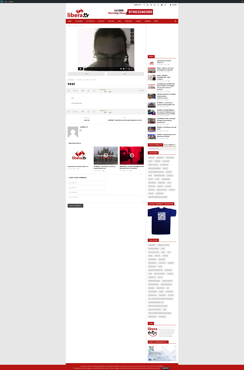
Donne (165, 255)
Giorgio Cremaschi (155, 270)
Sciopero (169, 291)
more (141, 90)
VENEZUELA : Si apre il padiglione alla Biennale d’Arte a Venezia (132, 167)
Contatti (137, 5)
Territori (128, 21)
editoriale (152, 263)
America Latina (163, 245)
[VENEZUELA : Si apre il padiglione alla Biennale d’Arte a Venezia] (132, 156)
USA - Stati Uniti (155, 309)
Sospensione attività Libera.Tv (78, 166)
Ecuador (162, 259)
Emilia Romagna (154, 168)
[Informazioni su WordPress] (1, 1)
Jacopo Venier (160, 273)
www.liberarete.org (166, 328)
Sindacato (152, 295)
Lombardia (166, 179)
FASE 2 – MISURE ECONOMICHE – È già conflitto (163, 77)
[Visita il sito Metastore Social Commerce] (141, 12)
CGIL (162, 248)
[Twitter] (151, 5)
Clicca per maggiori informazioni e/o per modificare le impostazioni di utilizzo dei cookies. (134, 368)
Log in (5, 1)
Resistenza (153, 291)
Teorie (151, 193)
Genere (168, 172)
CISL (169, 252)
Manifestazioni (154, 281)
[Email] (162, 5)
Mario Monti (167, 281)
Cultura (111, 21)
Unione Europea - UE (156, 302)
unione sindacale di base (158, 306)
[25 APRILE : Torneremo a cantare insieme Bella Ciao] (106, 156)
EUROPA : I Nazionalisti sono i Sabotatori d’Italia (166, 135)
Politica (152, 186)
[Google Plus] (158, 5)
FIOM (160, 266)
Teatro (172, 189)
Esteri (165, 168)
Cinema (157, 161)
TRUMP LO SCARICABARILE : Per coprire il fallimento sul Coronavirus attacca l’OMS (166, 112)
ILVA (150, 273)
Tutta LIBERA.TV (169, 145)
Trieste (170, 295)
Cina (163, 252)
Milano (151, 288)
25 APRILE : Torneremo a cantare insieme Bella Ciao (104, 167)
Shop (156, 21)
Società (101, 21)
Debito (157, 255)
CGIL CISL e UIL (154, 252)
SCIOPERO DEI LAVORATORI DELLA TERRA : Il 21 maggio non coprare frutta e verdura (166, 86)
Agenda (147, 21)
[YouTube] (147, 5)
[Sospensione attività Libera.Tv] (80, 156)
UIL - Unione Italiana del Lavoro (161, 298)
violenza (162, 316)
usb (164, 309)
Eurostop (152, 266)
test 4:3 (86, 119)
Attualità (90, 21)
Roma (161, 291)
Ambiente (160, 157)
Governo (168, 270)
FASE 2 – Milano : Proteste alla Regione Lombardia (165, 69)
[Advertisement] (162, 39)
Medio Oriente (166, 284)
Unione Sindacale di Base (158, 197)
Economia (164, 164)
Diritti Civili (153, 164)
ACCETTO (166, 368)
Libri (157, 179)
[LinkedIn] (155, 5)
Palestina (160, 288)
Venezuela (152, 316)
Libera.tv (90, 80)
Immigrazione (159, 175)
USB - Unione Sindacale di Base (160, 313)
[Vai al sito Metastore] (162, 221)
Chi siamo (79, 21)
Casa (150, 161)
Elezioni (162, 263)
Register (11, 1)
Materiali (152, 182)
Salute (160, 186)
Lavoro (170, 175)
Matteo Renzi (153, 284)
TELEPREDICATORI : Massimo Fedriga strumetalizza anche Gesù (166, 120)
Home (70, 21)
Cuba (150, 255)
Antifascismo (154, 248)
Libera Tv (152, 277)
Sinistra (162, 295)
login (174, 5)
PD (168, 288)
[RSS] (165, 5)
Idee (119, 21)
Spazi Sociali (162, 189)
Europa (170, 263)
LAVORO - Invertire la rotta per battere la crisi (125, 119)
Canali (138, 21)
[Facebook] (144, 5)
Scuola (168, 186)
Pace (169, 182)
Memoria (162, 182)
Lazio (151, 179)
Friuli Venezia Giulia (156, 172)
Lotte (160, 277)
